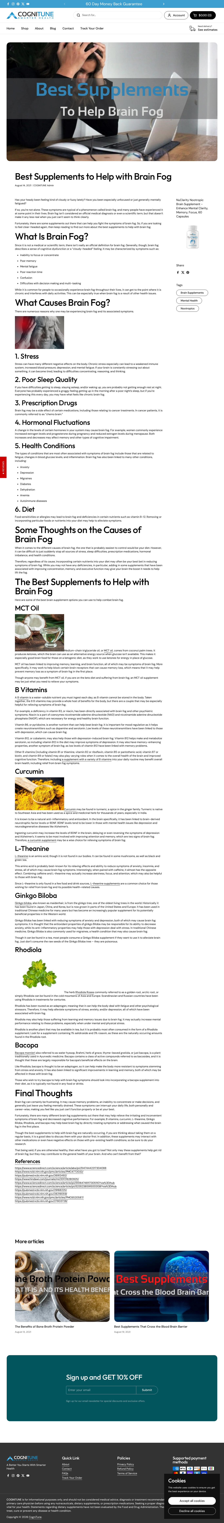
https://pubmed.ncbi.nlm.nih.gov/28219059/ (41, 1194)
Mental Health (189, 300)
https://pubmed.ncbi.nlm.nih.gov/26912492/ (41, 1175)
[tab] (27, 1161)
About (65, 1464)
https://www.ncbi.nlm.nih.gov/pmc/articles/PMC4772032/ (49, 1171)
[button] (203, 15)
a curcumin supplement (42, 840)
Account (179, 15)
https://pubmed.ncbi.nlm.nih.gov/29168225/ (41, 1190)
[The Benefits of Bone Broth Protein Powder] (62, 1286)
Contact (67, 1468)
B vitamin (23, 697)
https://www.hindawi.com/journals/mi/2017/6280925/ (47, 1179)
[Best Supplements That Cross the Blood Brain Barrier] (161, 1286)
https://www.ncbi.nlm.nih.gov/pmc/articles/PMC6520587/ (49, 1197)
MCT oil (108, 650)
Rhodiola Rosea (84, 992)
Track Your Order (72, 1477)
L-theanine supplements (105, 883)
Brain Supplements (192, 292)
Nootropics (187, 308)
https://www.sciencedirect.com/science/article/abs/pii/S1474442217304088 (60, 1168)
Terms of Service (127, 1473)
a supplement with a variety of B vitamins (87, 759)
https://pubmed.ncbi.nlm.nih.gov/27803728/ (41, 1201)
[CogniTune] (30, 15)
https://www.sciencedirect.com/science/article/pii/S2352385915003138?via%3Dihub (66, 1186)
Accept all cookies (192, 1501)
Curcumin (70, 809)
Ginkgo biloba (23, 903)
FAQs (65, 1473)
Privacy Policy (125, 1464)
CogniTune (35, 1517)
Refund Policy (125, 1468)
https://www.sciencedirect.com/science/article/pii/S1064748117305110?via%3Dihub (65, 1183)
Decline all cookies (192, 1511)
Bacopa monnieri (25, 1053)
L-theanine (21, 856)
